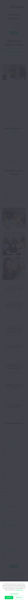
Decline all (18, 597)
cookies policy (19, 590)
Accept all (8, 597)
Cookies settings (14, 594)
